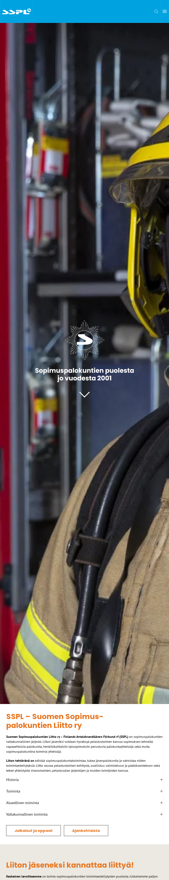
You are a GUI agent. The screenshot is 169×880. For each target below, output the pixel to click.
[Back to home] (16, 11)
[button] (156, 11)
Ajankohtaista (86, 830)
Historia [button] (12, 779)
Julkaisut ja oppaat (33, 830)
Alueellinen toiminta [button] (22, 802)
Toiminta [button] (13, 791)
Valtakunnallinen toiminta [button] (27, 814)
